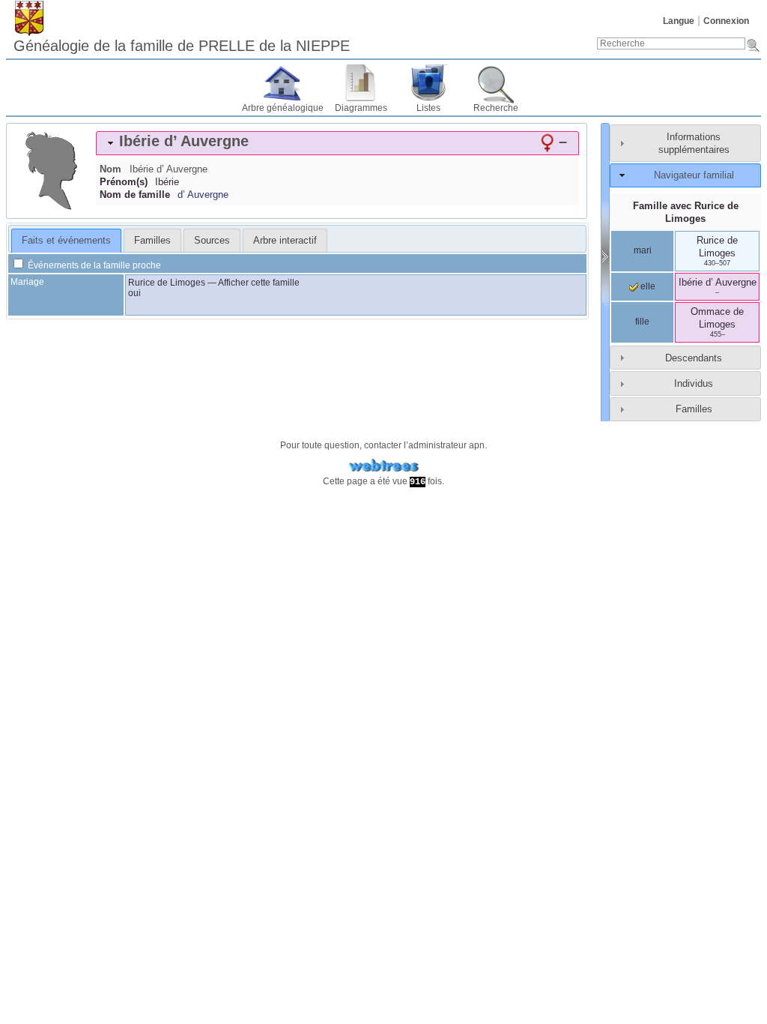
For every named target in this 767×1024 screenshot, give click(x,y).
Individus (693, 383)
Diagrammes (361, 108)
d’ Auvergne (203, 194)
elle (646, 286)
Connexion (726, 21)
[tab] (337, 143)
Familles (694, 409)
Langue (678, 21)
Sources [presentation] (212, 240)
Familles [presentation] (152, 240)
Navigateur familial (694, 175)
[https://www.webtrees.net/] (383, 466)
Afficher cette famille (259, 282)
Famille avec (686, 212)
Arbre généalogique (283, 108)
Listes (428, 108)
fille (642, 321)
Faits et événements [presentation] (66, 240)
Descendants (693, 358)
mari (643, 250)
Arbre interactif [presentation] (285, 240)
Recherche (495, 108)
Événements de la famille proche (93, 265)
